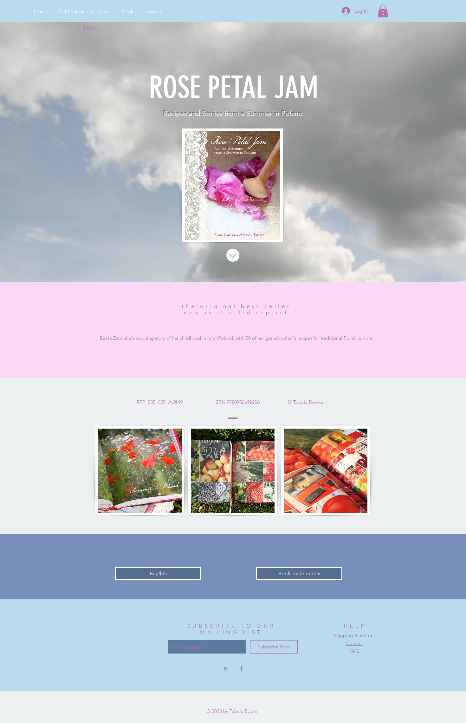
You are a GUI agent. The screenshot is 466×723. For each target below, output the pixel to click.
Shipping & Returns (354, 636)
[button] (128, 11)
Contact (354, 643)
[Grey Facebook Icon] (241, 669)
